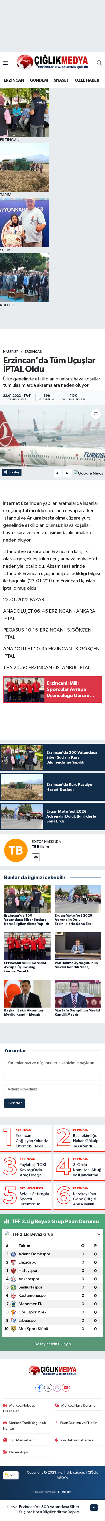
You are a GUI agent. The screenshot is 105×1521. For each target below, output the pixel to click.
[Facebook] (39, 1388)
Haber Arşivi (19, 1452)
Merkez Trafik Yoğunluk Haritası (24, 1425)
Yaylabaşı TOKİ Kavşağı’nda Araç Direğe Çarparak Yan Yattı (33, 1170)
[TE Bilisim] (16, 850)
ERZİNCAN (14, 80)
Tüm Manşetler (21, 1440)
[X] (48, 1388)
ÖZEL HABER (87, 80)
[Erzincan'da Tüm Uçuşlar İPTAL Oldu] (52, 435)
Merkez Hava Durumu (78, 1405)
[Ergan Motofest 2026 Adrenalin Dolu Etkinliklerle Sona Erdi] (78, 899)
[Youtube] (66, 1388)
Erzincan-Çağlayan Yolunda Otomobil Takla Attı (32, 1141)
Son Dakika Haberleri (76, 1440)
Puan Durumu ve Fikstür (78, 1423)
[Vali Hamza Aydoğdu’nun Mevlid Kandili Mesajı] (78, 946)
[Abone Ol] (88, 473)
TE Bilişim (64, 1492)
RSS (13, 1475)
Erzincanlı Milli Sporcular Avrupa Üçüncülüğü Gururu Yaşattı (25, 967)
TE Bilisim (40, 847)
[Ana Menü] (5, 63)
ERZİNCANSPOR (31, 1188)
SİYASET (61, 80)
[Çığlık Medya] (52, 63)
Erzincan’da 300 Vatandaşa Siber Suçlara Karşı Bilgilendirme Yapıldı (26, 920)
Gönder (15, 1103)
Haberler (11, 352)
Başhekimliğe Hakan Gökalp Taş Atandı (85, 1141)
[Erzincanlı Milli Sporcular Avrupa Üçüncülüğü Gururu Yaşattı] (27, 946)
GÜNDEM (39, 80)
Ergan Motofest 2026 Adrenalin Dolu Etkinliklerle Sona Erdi (74, 920)
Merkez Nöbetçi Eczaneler (19, 1408)
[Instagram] (57, 1388)
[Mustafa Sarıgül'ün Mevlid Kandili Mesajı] (78, 993)
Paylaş (15, 472)
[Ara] (99, 63)
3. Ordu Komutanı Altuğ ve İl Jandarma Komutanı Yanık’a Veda (87, 1170)
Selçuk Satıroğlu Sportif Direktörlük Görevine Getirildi (34, 1199)
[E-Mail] (36, 857)
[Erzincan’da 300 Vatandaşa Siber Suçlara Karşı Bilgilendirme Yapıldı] (27, 899)
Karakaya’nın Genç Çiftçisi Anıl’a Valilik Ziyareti (84, 1199)
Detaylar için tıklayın (52, 1344)
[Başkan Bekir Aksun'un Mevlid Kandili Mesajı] (27, 993)
